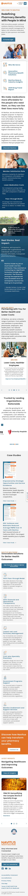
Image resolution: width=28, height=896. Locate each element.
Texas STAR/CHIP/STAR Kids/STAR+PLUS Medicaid (10, 888)
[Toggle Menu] (25, 3)
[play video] (14, 223)
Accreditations (6, 878)
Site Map (4, 883)
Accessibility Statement (9, 875)
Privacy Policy (6, 881)
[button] (1, 390)
